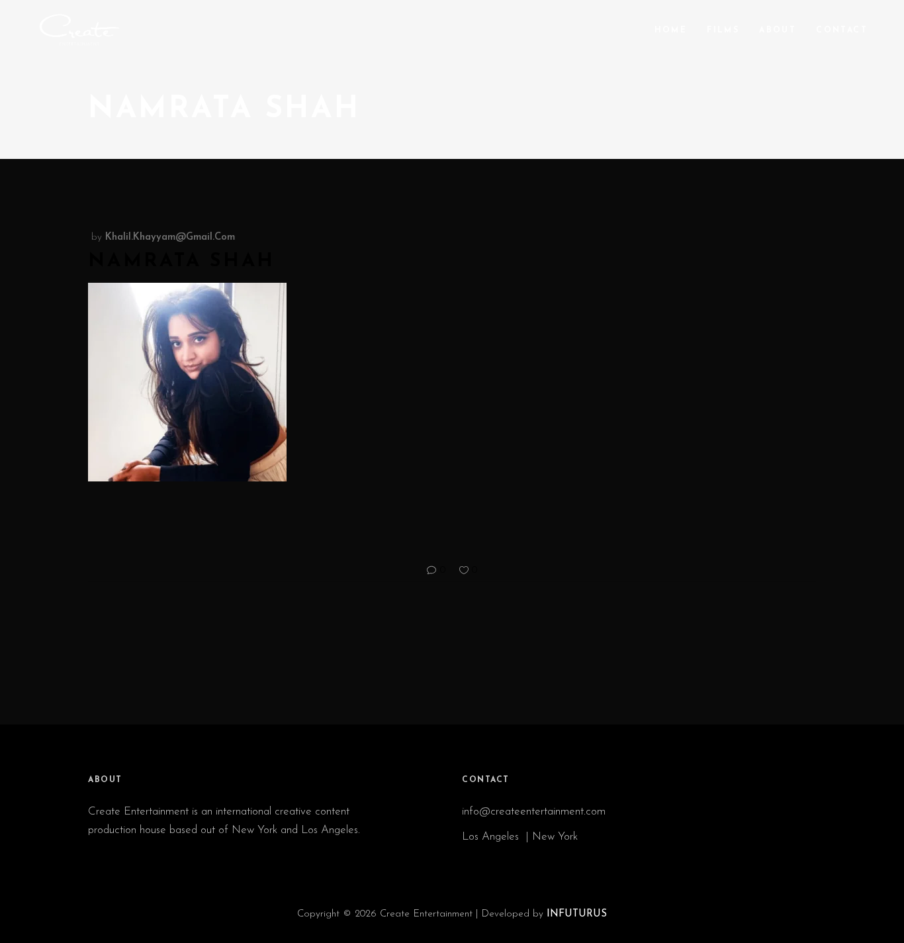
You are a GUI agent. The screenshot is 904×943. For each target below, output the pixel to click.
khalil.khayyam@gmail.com (170, 237)
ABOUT (105, 780)
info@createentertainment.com (535, 811)
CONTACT (486, 780)
